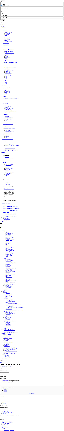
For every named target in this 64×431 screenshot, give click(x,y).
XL (8, 5)
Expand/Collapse (6, 380)
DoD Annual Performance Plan (7, 421)
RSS (3, 380)
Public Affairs (4, 413)
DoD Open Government (5, 423)
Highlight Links (4, 17)
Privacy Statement (6, 430)
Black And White (4, 19)
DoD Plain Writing (5, 424)
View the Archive (32, 393)
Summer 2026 (6, 388)
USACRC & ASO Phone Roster (7, 412)
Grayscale (3, 11)
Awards (10, 382)
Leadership (4, 403)
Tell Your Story (2, 396)
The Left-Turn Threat (9, 189)
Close (4, 20)
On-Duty (11, 381)
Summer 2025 (6, 390)
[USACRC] (2, 24)
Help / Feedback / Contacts (6, 411)
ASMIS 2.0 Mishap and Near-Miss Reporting (12, 145)
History (3, 402)
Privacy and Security (5, 427)
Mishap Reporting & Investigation (14, 380)
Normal (3, 5)
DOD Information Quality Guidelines (7, 422)
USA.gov (3, 428)
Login (1, 362)
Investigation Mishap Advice (9, 144)
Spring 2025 (5, 391)
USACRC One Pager (5, 401)
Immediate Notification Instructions (10, 143)
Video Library (7, 157)
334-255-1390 (12, 415)
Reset (1, 20)
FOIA (3, 425)
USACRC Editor (6, 186)
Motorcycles (8, 184)
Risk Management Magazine (9, 158)
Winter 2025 (5, 389)
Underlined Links (4, 15)
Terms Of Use (12, 430)
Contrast (3, 13)
